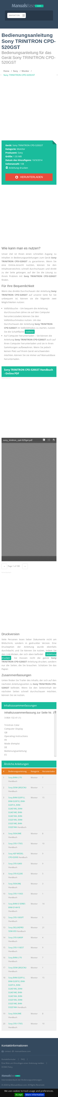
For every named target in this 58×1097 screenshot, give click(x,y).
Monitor (21, 149)
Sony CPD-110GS (15, 893)
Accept (18, 1094)
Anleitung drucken (18, 167)
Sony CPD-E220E (15, 873)
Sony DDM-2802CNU (17, 787)
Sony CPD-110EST (16, 947)
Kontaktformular (9, 1059)
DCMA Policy (7, 1067)
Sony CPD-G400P (15, 937)
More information (35, 1094)
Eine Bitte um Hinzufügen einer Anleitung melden (23, 1063)
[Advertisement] (29, 107)
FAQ (23, 1059)
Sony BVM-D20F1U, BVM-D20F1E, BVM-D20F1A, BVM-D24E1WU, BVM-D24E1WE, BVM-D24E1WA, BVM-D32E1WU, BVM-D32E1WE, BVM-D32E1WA (16, 812)
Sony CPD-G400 (15, 863)
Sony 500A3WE (14, 833)
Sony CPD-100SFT (16, 917)
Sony (20, 152)
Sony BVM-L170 (15, 777)
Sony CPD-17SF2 (15, 843)
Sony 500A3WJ (14, 883)
